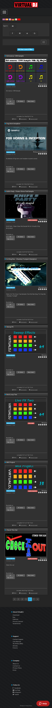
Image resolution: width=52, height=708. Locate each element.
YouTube (17, 690)
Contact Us (16, 666)
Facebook (17, 688)
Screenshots (17, 623)
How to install (33, 119)
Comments (24, 119)
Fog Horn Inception (13, 124)
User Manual (17, 641)
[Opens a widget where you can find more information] (43, 704)
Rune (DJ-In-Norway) (41, 152)
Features (15, 619)
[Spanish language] (6, 19)
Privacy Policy (17, 668)
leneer (45, 355)
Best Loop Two (11, 394)
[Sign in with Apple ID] (27, 33)
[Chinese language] (19, 19)
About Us (16, 664)
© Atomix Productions (26, 706)
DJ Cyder (44, 558)
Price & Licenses (18, 621)
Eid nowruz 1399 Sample (15, 56)
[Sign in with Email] (12, 26)
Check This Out (11, 530)
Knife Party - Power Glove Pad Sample (20, 191)
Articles (15, 646)
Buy (14, 617)
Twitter (16, 694)
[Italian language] (16, 19)
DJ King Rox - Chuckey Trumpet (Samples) (21, 259)
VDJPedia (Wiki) (18, 643)
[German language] (13, 19)
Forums (15, 648)
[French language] (10, 19)
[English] (3, 19)
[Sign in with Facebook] (12, 33)
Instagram (17, 692)
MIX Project (10, 462)
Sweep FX (9, 327)
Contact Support (18, 639)
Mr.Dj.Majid (43, 84)
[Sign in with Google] (34, 33)
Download (16, 615)
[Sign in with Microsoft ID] (19, 33)
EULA (14, 670)
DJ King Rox (43, 287)
